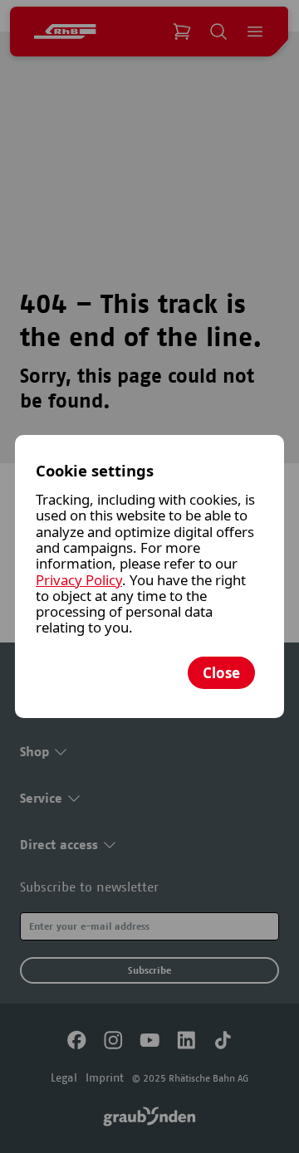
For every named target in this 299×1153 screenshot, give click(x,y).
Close (221, 672)
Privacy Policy (79, 579)
